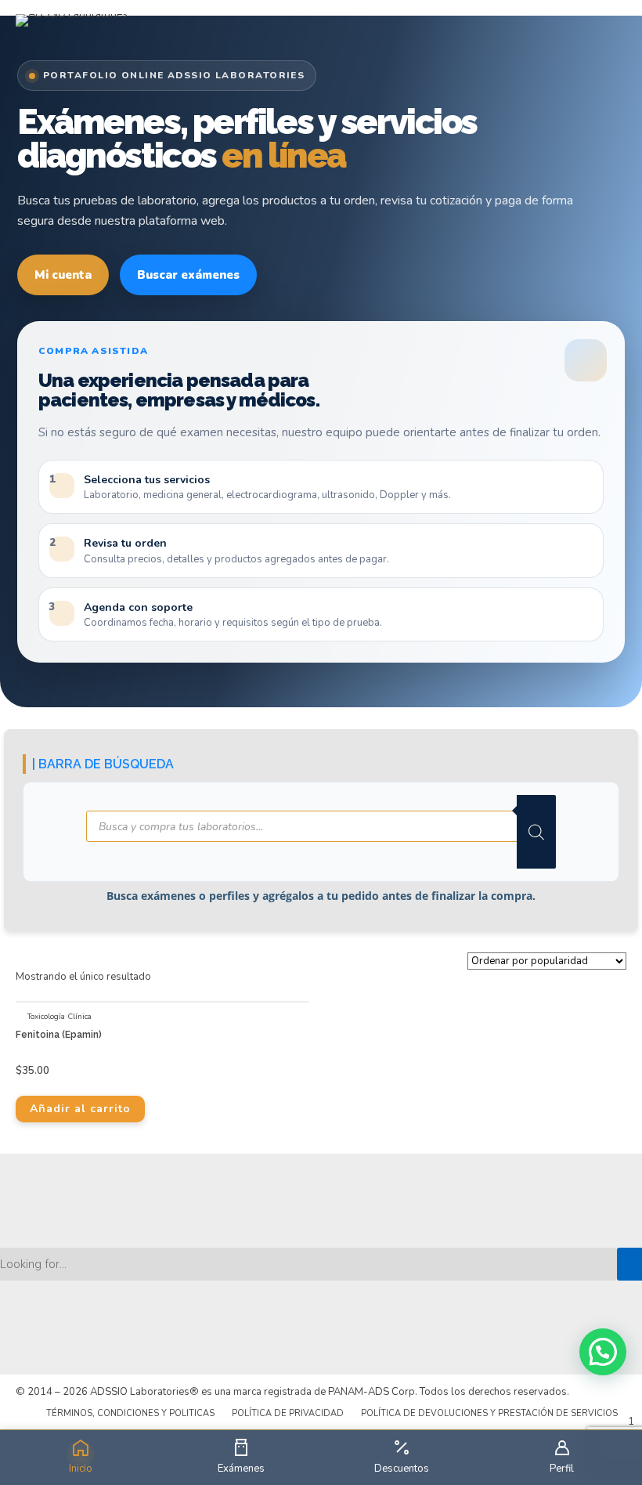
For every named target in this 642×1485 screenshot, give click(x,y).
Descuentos (401, 1469)
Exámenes (241, 1469)
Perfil (562, 1469)
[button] (602, 1351)
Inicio (80, 1469)
